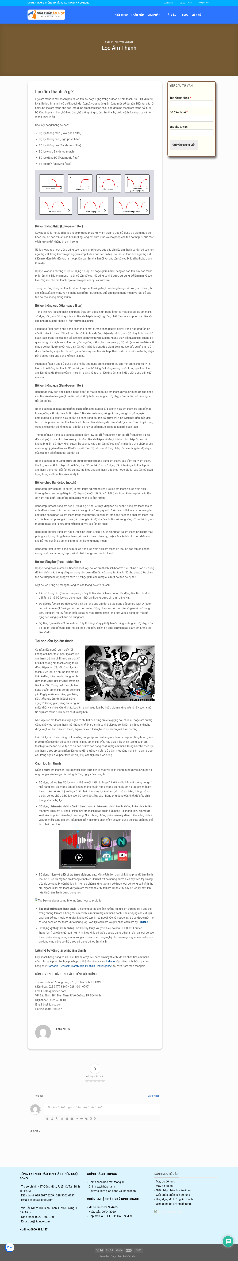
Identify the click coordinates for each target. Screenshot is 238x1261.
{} (91, 1118)
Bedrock (65, 966)
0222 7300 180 (44, 1216)
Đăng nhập (153, 1095)
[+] (96, 1118)
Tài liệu (171, 14)
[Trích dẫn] (76, 1119)
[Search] (208, 14)
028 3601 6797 (65, 1195)
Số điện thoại (179, 112)
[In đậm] (47, 1119)
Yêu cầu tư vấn (178, 126)
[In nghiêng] (52, 1119)
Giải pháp (154, 14)
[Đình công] (62, 1119)
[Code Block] (81, 1119)
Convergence (104, 966)
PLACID (90, 966)
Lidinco (110, 961)
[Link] (86, 1119)
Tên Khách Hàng (180, 97)
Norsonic (52, 966)
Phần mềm (137, 14)
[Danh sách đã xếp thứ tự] (66, 1119)
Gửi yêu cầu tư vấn (183, 144)
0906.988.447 (39, 1229)
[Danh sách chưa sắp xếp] (71, 1119)
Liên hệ (196, 14)
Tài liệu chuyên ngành (119, 42)
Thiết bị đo (120, 14)
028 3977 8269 (44, 1195)
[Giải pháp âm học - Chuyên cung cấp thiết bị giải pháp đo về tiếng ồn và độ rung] (46, 15)
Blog (185, 14)
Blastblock (77, 966)
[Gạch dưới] (57, 1119)
